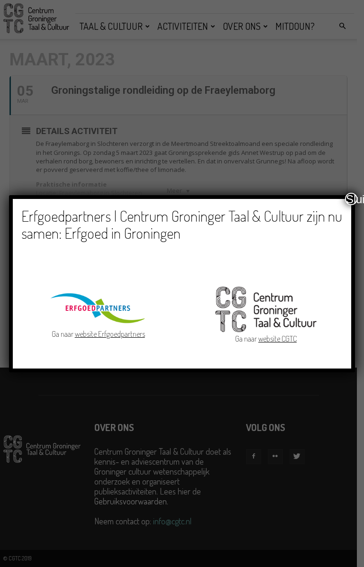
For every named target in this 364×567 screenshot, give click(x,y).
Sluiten (351, 199)
